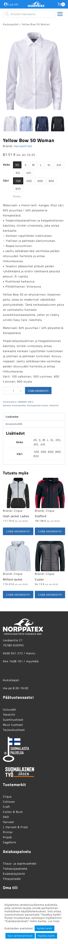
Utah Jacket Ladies (16, 516)
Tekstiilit (54, 405)
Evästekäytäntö (14, 873)
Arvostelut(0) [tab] (14, 424)
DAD (6, 817)
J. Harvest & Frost (15, 827)
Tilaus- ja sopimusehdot (19, 863)
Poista (17, 196)
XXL (59, 165)
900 (51, 181)
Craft (6, 807)
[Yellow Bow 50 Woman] (34, 71)
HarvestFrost (23, 146)
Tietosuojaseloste (15, 868)
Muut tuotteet (13, 725)
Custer (39, 579)
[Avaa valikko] (60, 14)
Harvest (8, 822)
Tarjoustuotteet (14, 730)
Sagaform (9, 842)
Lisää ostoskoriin (38, 390)
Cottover (9, 801)
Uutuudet (9, 709)
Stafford (40, 516)
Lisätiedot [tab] (12, 417)
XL (49, 165)
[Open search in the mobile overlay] (29, 14)
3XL (18, 173)
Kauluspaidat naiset (37, 405)
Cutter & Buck (13, 812)
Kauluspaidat (11, 24)
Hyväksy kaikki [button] (46, 935)
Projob (7, 837)
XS (17, 165)
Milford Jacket (12, 579)
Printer (8, 832)
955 (18, 188)
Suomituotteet (13, 719)
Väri (6, 180)
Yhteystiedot (12, 879)
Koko (6, 164)
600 (40, 181)
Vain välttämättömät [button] (20, 935)
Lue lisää (53, 921)
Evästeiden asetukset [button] (19, 928)
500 (29, 181)
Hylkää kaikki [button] (44, 928)
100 (18, 181)
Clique (18, 510)
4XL (29, 173)
